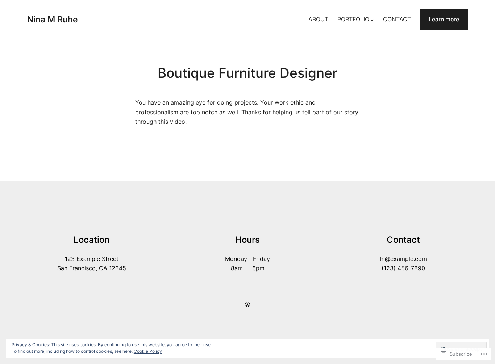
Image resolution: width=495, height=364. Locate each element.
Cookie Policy (148, 351)
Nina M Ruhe (52, 19)
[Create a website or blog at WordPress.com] (247, 304)
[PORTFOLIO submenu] (372, 19)
